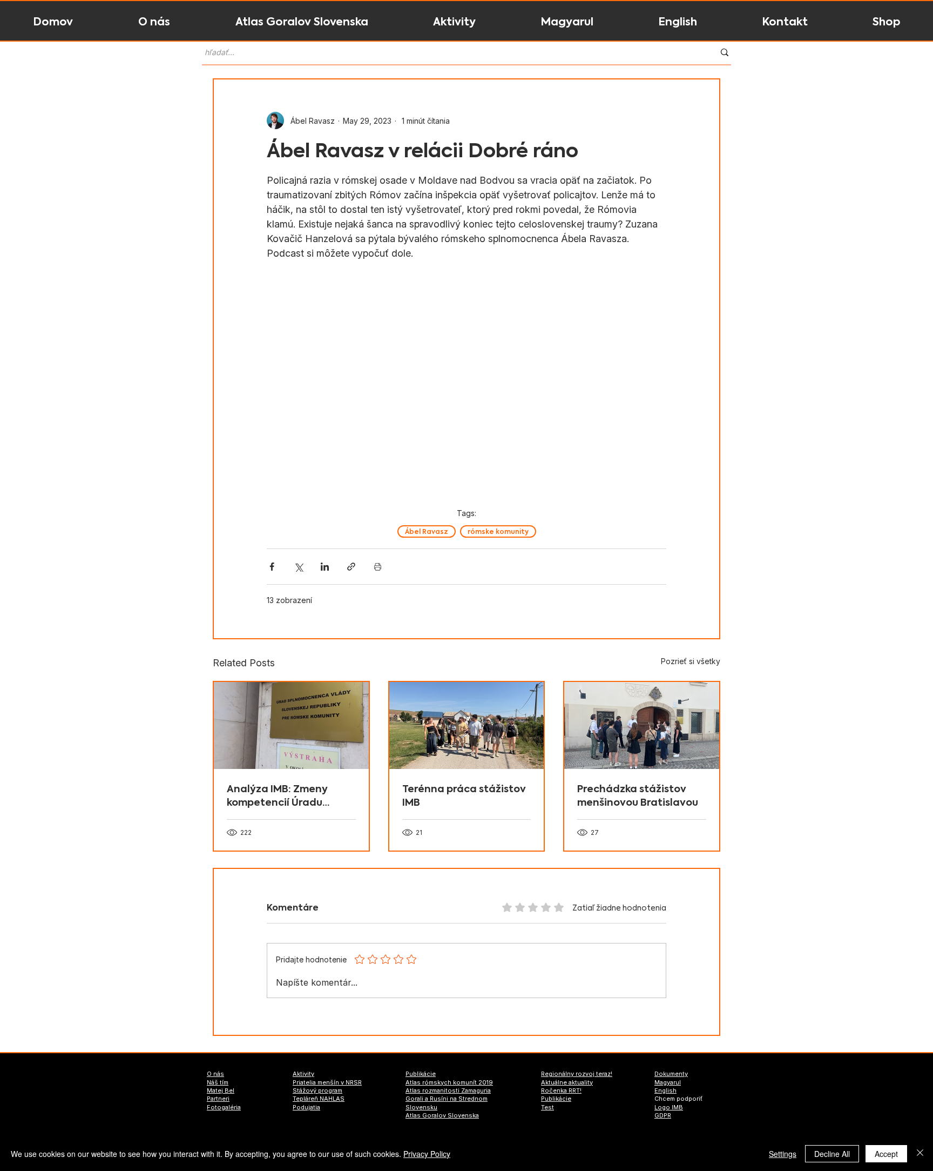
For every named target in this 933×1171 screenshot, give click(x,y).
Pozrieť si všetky (690, 661)
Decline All (832, 1153)
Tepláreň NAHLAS (318, 1098)
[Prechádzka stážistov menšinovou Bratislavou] (641, 725)
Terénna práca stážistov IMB (464, 795)
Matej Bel (220, 1090)
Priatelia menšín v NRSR (327, 1082)
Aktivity (303, 1074)
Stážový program (317, 1090)
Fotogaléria (224, 1107)
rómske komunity (498, 531)
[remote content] (466, 386)
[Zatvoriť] (920, 1153)
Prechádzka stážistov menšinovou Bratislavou (637, 795)
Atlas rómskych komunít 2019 (449, 1082)
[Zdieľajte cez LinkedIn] (325, 566)
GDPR (662, 1115)
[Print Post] (378, 566)
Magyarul (667, 1082)
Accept (886, 1153)
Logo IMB (668, 1107)
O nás (215, 1074)
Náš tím (217, 1082)
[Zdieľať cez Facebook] (272, 566)
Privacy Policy (426, 1153)
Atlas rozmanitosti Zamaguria (448, 1090)
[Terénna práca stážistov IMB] (466, 725)
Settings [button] (782, 1153)
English (665, 1090)
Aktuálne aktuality (567, 1082)
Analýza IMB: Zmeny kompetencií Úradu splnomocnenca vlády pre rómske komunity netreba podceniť (283, 795)
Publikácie (420, 1074)
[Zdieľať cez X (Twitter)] (298, 566)
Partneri (218, 1098)
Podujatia (306, 1107)
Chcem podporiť (678, 1098)
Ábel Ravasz (426, 531)
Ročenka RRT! (561, 1090)
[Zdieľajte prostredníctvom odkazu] (351, 566)
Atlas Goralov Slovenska (442, 1115)
